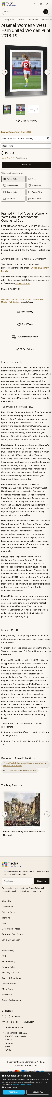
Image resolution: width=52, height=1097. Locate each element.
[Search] (45, 11)
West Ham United (30, 770)
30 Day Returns (22, 283)
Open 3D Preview (28, 121)
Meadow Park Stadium (10, 302)
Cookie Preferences (11, 1000)
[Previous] (5, 72)
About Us (6, 901)
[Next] (47, 72)
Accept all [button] (13, 1092)
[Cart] (41, 4)
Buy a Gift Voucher (11, 940)
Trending (6, 918)
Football (13, 770)
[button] (26, 1087)
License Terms (9, 983)
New (4, 923)
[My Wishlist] (34, 4)
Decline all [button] (38, 1092)
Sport (6, 770)
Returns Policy (9, 967)
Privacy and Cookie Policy (21, 1084)
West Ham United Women (11, 299)
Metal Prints (7, 989)
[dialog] (26, 1084)
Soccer (20, 770)
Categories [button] (9, 19)
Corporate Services (11, 929)
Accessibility (8, 950)
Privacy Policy (8, 961)
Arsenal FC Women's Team (33, 299)
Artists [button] (21, 19)
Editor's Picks (8, 912)
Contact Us (7, 1011)
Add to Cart (26, 164)
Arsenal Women (27, 763)
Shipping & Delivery (11, 972)
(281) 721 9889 (12, 1016)
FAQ (4, 956)
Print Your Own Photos (12, 934)
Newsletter (7, 994)
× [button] (49, 1074)
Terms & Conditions (11, 978)
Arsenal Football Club (12, 763)
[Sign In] (47, 4)
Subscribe (41, 881)
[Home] (10, 4)
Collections (33, 19)
